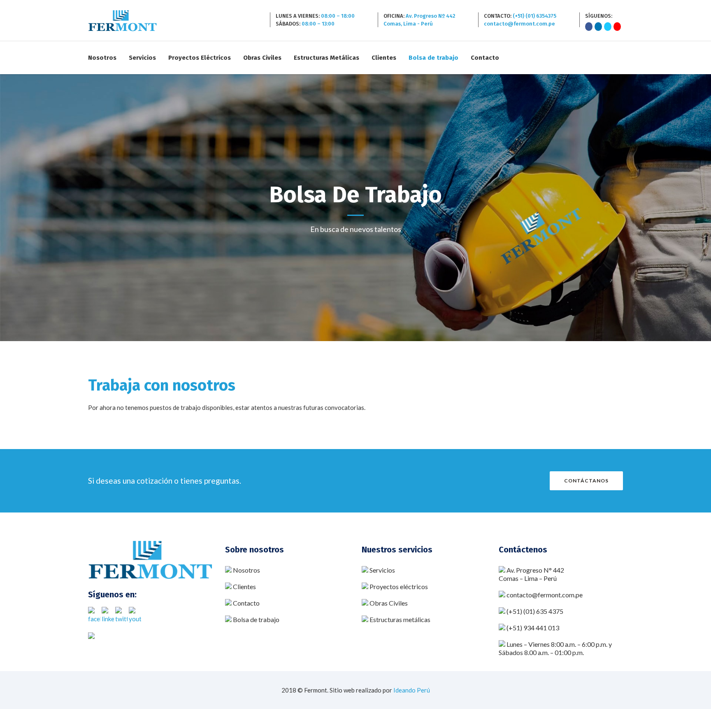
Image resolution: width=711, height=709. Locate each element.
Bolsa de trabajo (256, 619)
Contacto (246, 603)
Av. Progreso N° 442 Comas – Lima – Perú (531, 574)
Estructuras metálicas (399, 619)
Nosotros (246, 570)
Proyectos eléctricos (398, 586)
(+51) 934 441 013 (533, 628)
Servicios (382, 570)
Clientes (244, 586)
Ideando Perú (411, 690)
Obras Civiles (388, 603)
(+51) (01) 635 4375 (535, 611)
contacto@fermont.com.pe (545, 595)
